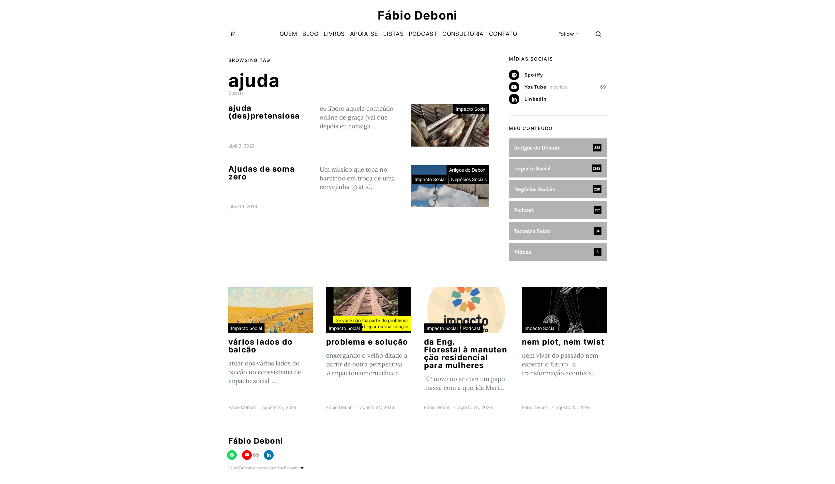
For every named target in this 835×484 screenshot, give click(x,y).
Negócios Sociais (469, 179)
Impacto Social (471, 109)
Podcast (423, 33)
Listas (393, 33)
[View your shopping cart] (233, 34)
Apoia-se (364, 33)
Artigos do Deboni (467, 170)
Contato (503, 33)
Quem (288, 33)
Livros (334, 33)
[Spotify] (232, 455)
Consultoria (463, 33)
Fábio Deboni (417, 15)
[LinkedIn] (269, 455)
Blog (310, 33)
